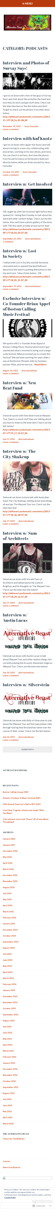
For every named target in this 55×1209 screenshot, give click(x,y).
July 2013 (7, 1026)
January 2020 (9, 839)
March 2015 (8, 911)
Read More (40, 364)
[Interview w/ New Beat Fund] (27, 408)
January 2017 (9, 845)
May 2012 (7, 1111)
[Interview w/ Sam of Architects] (27, 572)
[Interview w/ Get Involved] (27, 204)
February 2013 (9, 1057)
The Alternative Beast (16, 1133)
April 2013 (7, 1045)
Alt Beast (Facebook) (15, 770)
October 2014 (9, 936)
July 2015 (7, 893)
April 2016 (7, 863)
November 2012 (10, 1075)
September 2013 (10, 1014)
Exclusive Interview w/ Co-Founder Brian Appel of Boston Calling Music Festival (26, 306)
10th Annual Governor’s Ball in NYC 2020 (21, 804)
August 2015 (9, 887)
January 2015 (9, 923)
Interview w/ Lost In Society (19, 253)
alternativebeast (33, 239)
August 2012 (9, 1093)
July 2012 (7, 1099)
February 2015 (9, 917)
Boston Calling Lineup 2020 (15, 792)
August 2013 (9, 1020)
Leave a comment (11, 129)
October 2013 (9, 1008)
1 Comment (8, 241)
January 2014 (9, 990)
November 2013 (10, 1002)
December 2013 (10, 996)
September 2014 (10, 942)
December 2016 (10, 851)
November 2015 (10, 881)
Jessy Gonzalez (31, 126)
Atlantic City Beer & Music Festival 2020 (21, 798)
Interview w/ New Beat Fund (19, 385)
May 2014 (7, 966)
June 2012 (7, 1105)
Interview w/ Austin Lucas (15, 617)
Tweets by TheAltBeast (14, 1139)
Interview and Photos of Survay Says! (26, 65)
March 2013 (8, 1051)
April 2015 (7, 905)
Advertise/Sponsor (12, 1167)
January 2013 (9, 1063)
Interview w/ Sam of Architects (20, 535)
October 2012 (9, 1081)
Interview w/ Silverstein (26, 684)
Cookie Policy (10, 1197)
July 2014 (7, 954)
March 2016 (8, 869)
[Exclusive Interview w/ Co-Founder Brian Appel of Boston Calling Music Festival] (27, 336)
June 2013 (7, 1032)
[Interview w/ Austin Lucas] (27, 648)
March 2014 (8, 978)
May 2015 (7, 899)
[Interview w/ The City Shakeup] (27, 490)
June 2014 (7, 960)
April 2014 (7, 972)
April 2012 (7, 1117)
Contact (6, 1161)
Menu (29, 3)
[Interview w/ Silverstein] (27, 713)
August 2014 (9, 948)
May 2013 (7, 1039)
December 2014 (10, 930)
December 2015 (10, 875)
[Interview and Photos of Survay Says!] (27, 88)
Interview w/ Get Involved (27, 184)
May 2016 (7, 857)
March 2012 (8, 1123)
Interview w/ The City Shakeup (19, 453)
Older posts (27, 749)
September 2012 (10, 1087)
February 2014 (9, 984)
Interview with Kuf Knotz (27, 138)
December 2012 (10, 1069)
